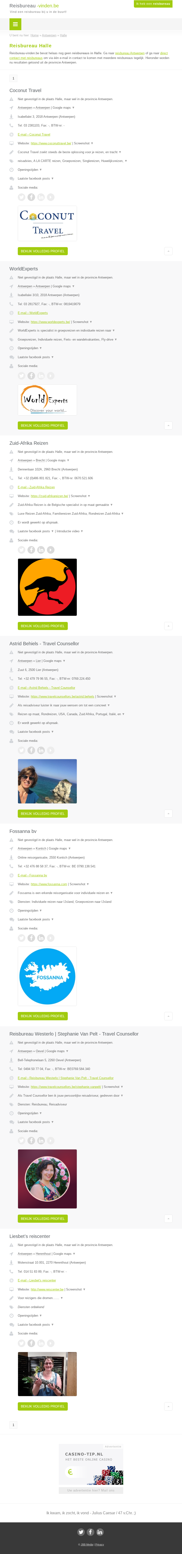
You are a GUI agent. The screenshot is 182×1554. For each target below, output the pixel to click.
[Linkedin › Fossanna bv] (41, 938)
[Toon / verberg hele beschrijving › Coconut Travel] (95, 152)
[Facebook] (90, 1532)
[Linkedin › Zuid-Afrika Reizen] (41, 550)
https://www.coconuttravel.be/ (51, 143)
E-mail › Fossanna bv (32, 875)
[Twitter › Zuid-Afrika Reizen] (21, 550)
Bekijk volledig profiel (43, 251)
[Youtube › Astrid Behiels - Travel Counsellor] (51, 750)
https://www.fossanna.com (49, 884)
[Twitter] (81, 1532)
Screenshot (84, 143)
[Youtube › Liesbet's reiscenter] (51, 1343)
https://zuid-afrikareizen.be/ (49, 496)
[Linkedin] (100, 1532)
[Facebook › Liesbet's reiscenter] (31, 1343)
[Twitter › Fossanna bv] (21, 938)
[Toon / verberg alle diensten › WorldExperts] (95, 339)
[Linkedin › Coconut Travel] (41, 197)
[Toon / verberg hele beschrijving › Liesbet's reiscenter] (95, 1298)
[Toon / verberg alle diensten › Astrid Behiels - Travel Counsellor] (95, 714)
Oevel (40, 1051)
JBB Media (87, 1544)
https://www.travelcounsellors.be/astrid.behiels (62, 696)
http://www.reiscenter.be (47, 1289)
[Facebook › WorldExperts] (31, 376)
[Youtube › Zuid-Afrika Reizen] (51, 550)
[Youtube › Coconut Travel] (51, 197)
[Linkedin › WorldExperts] (41, 376)
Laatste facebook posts (36, 178)
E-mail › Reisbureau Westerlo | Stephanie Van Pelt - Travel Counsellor (66, 1078)
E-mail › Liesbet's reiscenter (37, 1280)
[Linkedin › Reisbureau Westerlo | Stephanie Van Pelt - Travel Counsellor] (41, 1140)
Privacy (99, 1544)
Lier (38, 661)
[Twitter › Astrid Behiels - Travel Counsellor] (21, 750)
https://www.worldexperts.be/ (50, 322)
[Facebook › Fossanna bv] (31, 938)
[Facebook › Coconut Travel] (31, 197)
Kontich (41, 848)
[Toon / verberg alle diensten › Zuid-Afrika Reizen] (95, 513)
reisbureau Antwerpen (130, 53)
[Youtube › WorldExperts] (51, 376)
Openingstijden (30, 169)
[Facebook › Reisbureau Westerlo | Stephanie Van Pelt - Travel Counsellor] (31, 1140)
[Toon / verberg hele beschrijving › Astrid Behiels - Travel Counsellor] (95, 705)
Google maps (64, 107)
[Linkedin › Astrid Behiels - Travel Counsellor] (41, 750)
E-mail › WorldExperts (33, 313)
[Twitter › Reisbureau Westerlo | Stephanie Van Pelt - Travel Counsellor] (21, 1140)
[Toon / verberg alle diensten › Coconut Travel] (95, 161)
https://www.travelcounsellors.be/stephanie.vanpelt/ (66, 1087)
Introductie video (70, 531)
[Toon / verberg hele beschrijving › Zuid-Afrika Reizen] (95, 505)
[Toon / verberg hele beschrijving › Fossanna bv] (95, 893)
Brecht (40, 460)
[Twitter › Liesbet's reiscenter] (21, 1343)
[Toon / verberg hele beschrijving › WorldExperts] (95, 330)
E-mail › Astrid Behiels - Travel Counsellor (46, 687)
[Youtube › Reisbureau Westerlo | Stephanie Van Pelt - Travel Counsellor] (51, 1140)
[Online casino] (94, 1446)
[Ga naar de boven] (168, 251)
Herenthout (43, 1254)
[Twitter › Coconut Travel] (21, 197)
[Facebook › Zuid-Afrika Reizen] (31, 550)
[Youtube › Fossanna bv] (51, 938)
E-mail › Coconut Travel (34, 134)
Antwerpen (25, 107)
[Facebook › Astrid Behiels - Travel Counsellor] (31, 750)
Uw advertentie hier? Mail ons (91, 1490)
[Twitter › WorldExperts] (21, 376)
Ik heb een (153, 3)
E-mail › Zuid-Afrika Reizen (36, 487)
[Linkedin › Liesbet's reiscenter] (41, 1343)
